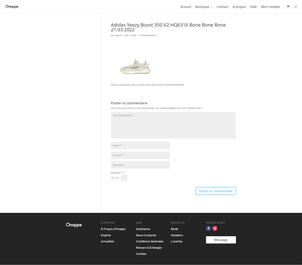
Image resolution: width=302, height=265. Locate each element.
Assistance (143, 229)
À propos (239, 7)
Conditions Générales (149, 241)
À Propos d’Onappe (113, 229)
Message (221, 240)
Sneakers (177, 235)
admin (118, 35)
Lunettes (176, 241)
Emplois (106, 235)
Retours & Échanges (149, 247)
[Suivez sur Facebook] (208, 228)
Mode (174, 229)
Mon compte (270, 7)
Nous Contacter (146, 235)
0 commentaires (147, 35)
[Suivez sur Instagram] (214, 228)
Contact (223, 7)
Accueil (185, 7)
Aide (253, 7)
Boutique (202, 7)
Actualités (107, 241)
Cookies (141, 253)
